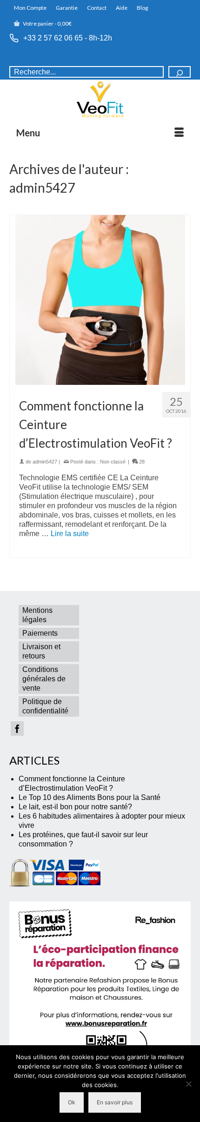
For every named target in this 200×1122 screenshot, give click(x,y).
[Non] (188, 1083)
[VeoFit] (100, 99)
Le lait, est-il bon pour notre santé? (75, 807)
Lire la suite (70, 533)
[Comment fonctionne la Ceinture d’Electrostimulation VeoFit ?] (100, 300)
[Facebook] (17, 728)
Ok (71, 1102)
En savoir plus (115, 1102)
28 (141, 461)
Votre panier (47, 23)
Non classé (113, 461)
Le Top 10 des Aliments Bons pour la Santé (89, 797)
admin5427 (45, 461)
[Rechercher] (179, 72)
